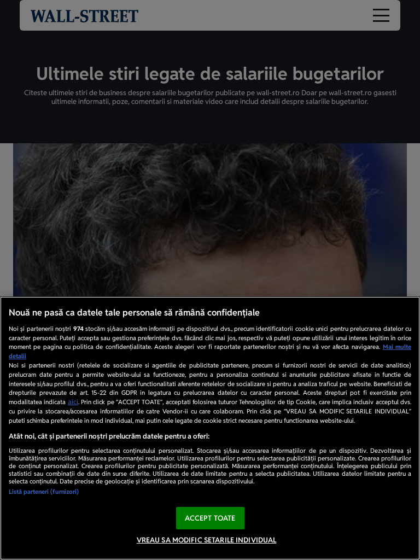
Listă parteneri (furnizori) (44, 491)
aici (73, 402)
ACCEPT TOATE (210, 518)
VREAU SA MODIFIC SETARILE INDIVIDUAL (207, 540)
